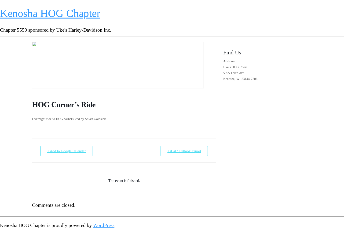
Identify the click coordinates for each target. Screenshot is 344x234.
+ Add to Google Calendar (66, 151)
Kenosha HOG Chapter (50, 13)
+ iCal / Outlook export (184, 151)
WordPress (103, 225)
